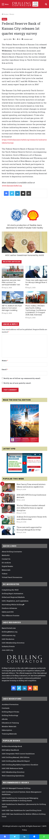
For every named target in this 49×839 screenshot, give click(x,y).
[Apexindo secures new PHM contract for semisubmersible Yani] (13, 272)
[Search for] (46, 5)
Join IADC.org (7, 650)
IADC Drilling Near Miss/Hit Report (16, 761)
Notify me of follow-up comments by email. (22, 378)
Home (5, 14)
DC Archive (6, 563)
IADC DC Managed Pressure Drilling (16, 788)
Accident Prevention (10, 704)
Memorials (6, 570)
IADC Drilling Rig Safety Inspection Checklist (20, 765)
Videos (4, 574)
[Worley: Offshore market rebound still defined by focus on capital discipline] (8, 508)
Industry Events (8, 646)
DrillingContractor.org (12, 826)
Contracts (5, 708)
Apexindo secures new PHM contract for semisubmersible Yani (11, 282)
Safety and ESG (8, 612)
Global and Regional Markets (13, 597)
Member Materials (9, 726)
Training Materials (9, 734)
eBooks (5, 719)
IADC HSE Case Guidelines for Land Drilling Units (21, 810)
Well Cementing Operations (13, 776)
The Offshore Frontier (10, 615)
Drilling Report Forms (10, 712)
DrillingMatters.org (9, 632)
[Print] (28, 193)
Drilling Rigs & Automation (12, 593)
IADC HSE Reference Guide (12, 768)
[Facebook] (6, 193)
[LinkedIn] (17, 193)
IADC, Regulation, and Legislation (15, 601)
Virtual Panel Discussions (12, 577)
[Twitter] (12, 193)
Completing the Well (10, 590)
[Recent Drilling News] (24, 442)
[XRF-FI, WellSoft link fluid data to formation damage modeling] (13, 297)
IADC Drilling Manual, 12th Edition (15, 757)
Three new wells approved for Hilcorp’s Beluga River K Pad (36, 282)
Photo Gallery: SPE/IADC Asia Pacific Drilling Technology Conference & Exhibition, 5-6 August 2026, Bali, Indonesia (35, 310)
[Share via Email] (23, 193)
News (12, 14)
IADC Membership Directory (13, 643)
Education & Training (10, 723)
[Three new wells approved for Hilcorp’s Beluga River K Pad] (36, 272)
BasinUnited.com (9, 628)
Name (5, 360)
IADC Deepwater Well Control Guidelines (18, 754)
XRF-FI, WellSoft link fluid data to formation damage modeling (12, 308)
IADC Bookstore (8, 639)
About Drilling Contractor (12, 552)
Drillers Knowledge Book (12, 746)
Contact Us (6, 559)
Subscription (7, 730)
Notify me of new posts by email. (17, 383)
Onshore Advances (9, 608)
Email (5, 369)
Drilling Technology (10, 715)
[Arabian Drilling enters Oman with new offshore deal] (8, 520)
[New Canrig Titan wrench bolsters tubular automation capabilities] (8, 487)
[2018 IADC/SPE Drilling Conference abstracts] (8, 498)
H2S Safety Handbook (10, 750)
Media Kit (6, 555)
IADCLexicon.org (8, 635)
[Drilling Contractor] (24, 4)
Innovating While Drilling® (13, 604)
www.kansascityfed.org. (12, 185)
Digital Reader (7, 566)
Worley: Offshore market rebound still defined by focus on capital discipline (31, 507)
